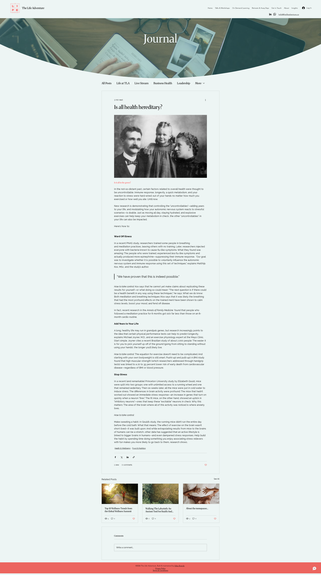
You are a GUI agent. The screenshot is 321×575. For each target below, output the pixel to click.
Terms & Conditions (160, 570)
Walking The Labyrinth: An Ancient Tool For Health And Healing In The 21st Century (158, 510)
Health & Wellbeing (122, 448)
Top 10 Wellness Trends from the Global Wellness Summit (118, 510)
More (198, 83)
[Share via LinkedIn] (127, 457)
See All (216, 479)
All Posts (106, 83)
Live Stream (141, 83)
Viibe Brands (179, 566)
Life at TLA (123, 83)
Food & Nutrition (139, 448)
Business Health (162, 83)
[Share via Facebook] (115, 457)
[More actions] (205, 99)
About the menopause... (197, 508)
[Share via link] (134, 457)
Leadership (183, 83)
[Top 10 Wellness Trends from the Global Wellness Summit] (120, 494)
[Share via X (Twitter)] (121, 457)
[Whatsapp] (274, 14)
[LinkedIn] (270, 14)
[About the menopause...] (201, 494)
